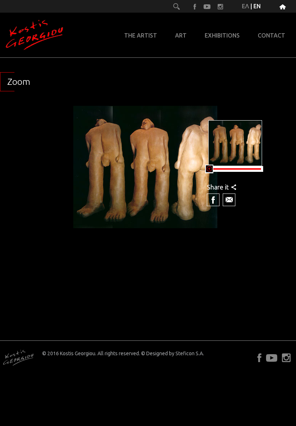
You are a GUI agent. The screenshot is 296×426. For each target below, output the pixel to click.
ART (181, 35)
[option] (145, 178)
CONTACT (271, 35)
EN (257, 6)
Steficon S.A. (189, 353)
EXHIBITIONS (222, 35)
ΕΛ (245, 6)
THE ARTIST (140, 35)
